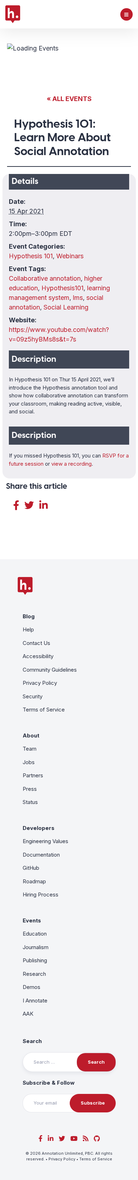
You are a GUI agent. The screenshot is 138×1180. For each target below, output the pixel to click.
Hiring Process (40, 894)
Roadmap (34, 881)
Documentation (41, 854)
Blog (29, 616)
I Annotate (35, 1000)
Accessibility (38, 656)
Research (34, 973)
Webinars (70, 256)
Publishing (35, 960)
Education (35, 933)
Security (32, 696)
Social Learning (66, 307)
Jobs (29, 762)
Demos (31, 987)
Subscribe (93, 1103)
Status (30, 802)
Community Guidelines (50, 669)
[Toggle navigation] (126, 14)
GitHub (31, 867)
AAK (28, 1013)
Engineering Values (45, 841)
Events (32, 920)
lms (78, 297)
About (31, 735)
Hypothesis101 (62, 288)
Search (32, 1041)
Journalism (35, 947)
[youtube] (73, 1138)
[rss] (85, 1138)
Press (30, 788)
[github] (97, 1138)
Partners (33, 775)
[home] (12, 14)
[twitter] (62, 1138)
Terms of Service (44, 709)
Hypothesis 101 (31, 256)
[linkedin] (50, 1138)
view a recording (71, 463)
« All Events (69, 98)
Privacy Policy (40, 682)
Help (28, 629)
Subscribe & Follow (49, 1082)
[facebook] (40, 1138)
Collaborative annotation (45, 278)
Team (29, 748)
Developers (38, 828)
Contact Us (36, 643)
